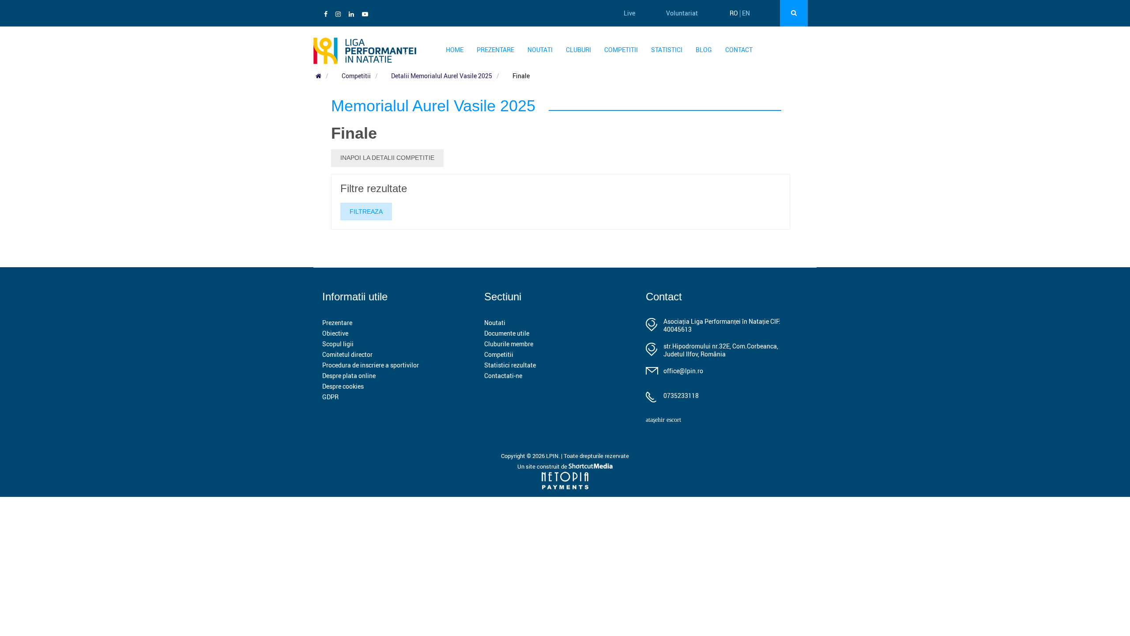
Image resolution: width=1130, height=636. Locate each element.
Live (629, 13)
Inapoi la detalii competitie (387, 157)
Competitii (621, 49)
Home (454, 49)
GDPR (330, 397)
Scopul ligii (338, 344)
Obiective (335, 333)
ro (734, 13)
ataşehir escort (663, 419)
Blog (704, 49)
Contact (739, 49)
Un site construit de (543, 466)
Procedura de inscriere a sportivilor (370, 365)
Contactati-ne (503, 375)
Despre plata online (349, 375)
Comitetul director (347, 354)
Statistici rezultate (510, 365)
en (746, 13)
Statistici (666, 49)
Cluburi (578, 49)
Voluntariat (682, 13)
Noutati (540, 49)
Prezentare (495, 49)
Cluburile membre (508, 344)
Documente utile (506, 333)
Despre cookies (343, 386)
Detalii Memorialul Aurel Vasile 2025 (441, 76)
